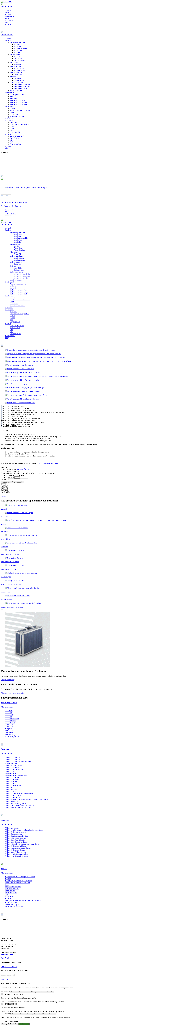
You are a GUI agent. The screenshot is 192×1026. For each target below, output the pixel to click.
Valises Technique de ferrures (15, 832)
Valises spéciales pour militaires (16, 803)
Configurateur (10, 14)
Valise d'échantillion (12, 781)
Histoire (12, 316)
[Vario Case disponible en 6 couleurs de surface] (22, 372)
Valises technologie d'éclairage (16, 842)
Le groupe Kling (15, 322)
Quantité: (4, 480)
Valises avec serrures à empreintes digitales (20, 805)
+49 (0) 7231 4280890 (9, 967)
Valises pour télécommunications (16, 854)
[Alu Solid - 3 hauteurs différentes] (17, 505)
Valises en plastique (12, 779)
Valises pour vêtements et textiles (16, 856)
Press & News (15, 328)
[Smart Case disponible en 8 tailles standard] (21, 543)
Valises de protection (12, 797)
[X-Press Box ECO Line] (14, 565)
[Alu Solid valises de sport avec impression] (21, 573)
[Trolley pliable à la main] (14, 580)
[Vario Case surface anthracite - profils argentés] (22, 391)
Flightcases (14, 252)
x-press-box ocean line (22, 276)
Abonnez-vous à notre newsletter (12, 693)
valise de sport (6, 577)
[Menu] (2, 4)
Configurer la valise (8, 206)
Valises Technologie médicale (15, 846)
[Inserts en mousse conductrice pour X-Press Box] (23, 603)
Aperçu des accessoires (18, 284)
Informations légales (12, 905)
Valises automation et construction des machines (22, 844)
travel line (4, 532)
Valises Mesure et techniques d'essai (17, 848)
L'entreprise (9, 20)
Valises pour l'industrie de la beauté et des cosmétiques (24, 830)
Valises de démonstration (14, 769)
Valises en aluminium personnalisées (18, 761)
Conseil (12, 298)
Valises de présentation (13, 785)
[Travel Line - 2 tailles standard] (16, 528)
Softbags (13, 266)
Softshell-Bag (19, 270)
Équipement (9, 16)
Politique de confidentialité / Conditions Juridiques (23, 901)
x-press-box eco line (21, 278)
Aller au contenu (7, 6)
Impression (13, 288)
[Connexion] (3, 198)
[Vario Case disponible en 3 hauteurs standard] (22, 399)
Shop (7, 22)
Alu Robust (18, 240)
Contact (8, 24)
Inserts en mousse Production (20, 300)
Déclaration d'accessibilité (14, 907)
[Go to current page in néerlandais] (6, 191)
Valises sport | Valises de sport (15, 852)
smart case (4, 547)
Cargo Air (17, 254)
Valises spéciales (11, 789)
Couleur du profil (7, 477)
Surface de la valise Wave (19, 292)
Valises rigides (15, 244)
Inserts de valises (11, 773)
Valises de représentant (13, 795)
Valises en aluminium (17, 232)
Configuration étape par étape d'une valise (20, 877)
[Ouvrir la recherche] (3, 182)
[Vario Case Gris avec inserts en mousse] (20, 403)
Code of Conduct (11, 903)
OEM (7, 18)
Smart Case (18, 264)
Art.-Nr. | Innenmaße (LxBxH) (19, 473)
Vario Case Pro (19, 250)
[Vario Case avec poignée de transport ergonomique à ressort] (27, 395)
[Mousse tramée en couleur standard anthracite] (22, 588)
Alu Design (18, 234)
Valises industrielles (12, 771)
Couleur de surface (8, 475)
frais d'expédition (23, 469)
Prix (11, 320)
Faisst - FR (9, 210)
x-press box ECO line (8, 569)
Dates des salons (15, 334)
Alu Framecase (19, 260)
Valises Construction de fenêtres (16, 836)
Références (9, 308)
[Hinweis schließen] (2, 609)
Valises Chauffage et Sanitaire (15, 840)
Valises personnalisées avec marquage (18, 807)
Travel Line (18, 268)
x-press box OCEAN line (10, 562)
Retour (3, 496)
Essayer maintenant (7, 680)
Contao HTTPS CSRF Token (14, 994)
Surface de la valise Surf (18, 294)
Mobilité (13, 286)
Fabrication (14, 304)
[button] (96, 32)
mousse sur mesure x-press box (12, 607)
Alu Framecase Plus (21, 238)
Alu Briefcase (19, 258)
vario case (4, 516)
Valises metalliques (12, 767)
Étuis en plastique (16, 262)
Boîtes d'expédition (16, 272)
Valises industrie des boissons (15, 838)
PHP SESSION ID (10, 1004)
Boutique (18, 206)
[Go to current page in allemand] (26, 188)
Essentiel (7, 992)
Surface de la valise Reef (18, 290)
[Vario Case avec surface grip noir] (17, 384)
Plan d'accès (5, 958)
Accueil (8, 10)
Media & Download (17, 326)
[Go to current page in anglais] (6, 190)
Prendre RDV (6, 979)
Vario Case (18, 248)
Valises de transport (12, 791)
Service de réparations (17, 306)
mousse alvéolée (6, 599)
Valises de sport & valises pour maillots (19, 793)
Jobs (11, 330)
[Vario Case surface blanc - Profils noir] (19, 369)
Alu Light (17, 236)
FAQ (11, 332)
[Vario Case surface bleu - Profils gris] (19, 365)
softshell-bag (5, 539)
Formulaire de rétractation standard (17, 883)
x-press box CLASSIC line (10, 554)
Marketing (7, 1014)
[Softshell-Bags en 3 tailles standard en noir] (21, 535)
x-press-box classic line (22, 274)
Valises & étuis (10, 214)
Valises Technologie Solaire (15, 850)
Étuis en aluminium (16, 256)
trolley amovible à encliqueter (11, 584)
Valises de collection (12, 777)
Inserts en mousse (16, 280)
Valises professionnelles (13, 765)
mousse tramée (6, 592)
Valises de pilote (11, 783)
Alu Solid (17, 242)
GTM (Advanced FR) (11, 1022)
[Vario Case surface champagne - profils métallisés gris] (25, 388)
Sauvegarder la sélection (10, 1024)
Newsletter (9, 897)
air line (3, 524)
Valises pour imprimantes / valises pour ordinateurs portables (26, 799)
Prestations (9, 296)
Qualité (12, 318)
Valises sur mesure (11, 801)
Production (13, 312)
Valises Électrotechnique (13, 834)
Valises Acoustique (12, 828)
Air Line (17, 246)
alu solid (4, 509)
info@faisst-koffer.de (8, 954)
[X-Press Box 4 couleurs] (14, 550)
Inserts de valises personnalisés (16, 775)
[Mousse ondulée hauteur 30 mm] (17, 596)
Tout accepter (24, 1024)
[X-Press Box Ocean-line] (14, 558)
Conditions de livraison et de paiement (18, 881)
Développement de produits (19, 314)
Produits (8, 12)
